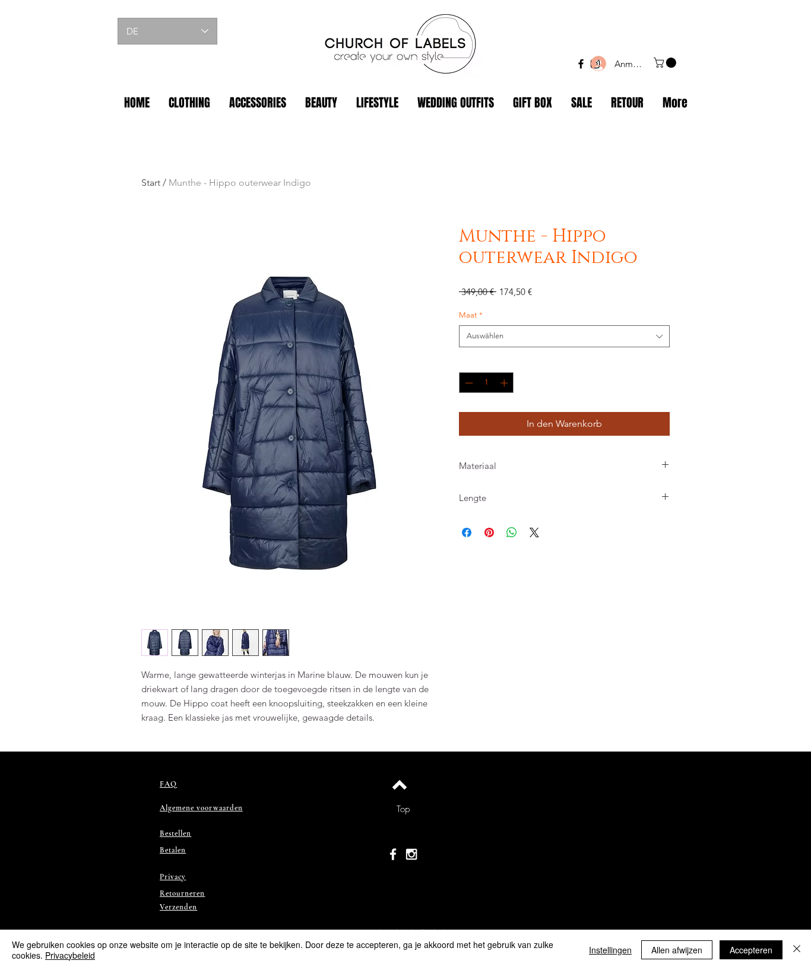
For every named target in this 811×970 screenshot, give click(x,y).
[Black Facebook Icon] (581, 64)
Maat (471, 314)
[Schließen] (797, 950)
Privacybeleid (70, 955)
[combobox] (564, 336)
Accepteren (751, 950)
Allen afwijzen (676, 950)
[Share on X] (534, 532)
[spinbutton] (486, 383)
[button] (666, 63)
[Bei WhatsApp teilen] (512, 532)
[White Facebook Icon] (393, 854)
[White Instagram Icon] (411, 854)
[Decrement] (468, 383)
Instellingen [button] (610, 950)
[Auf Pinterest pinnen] (489, 532)
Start (150, 182)
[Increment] (505, 383)
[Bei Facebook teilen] (467, 532)
